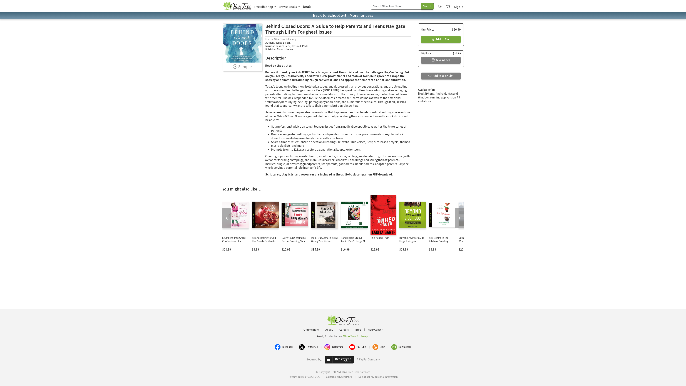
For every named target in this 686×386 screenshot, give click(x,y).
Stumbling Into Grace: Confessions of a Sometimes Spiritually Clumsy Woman (234, 243)
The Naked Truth (380, 238)
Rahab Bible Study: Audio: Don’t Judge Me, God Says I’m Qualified (354, 241)
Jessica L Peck (282, 43)
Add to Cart (443, 39)
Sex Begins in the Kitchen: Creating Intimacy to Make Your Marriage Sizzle (441, 243)
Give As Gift (442, 60)
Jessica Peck (283, 46)
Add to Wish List (443, 76)
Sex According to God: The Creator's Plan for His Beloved (264, 241)
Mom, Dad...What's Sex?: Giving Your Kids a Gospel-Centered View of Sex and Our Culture (324, 243)
